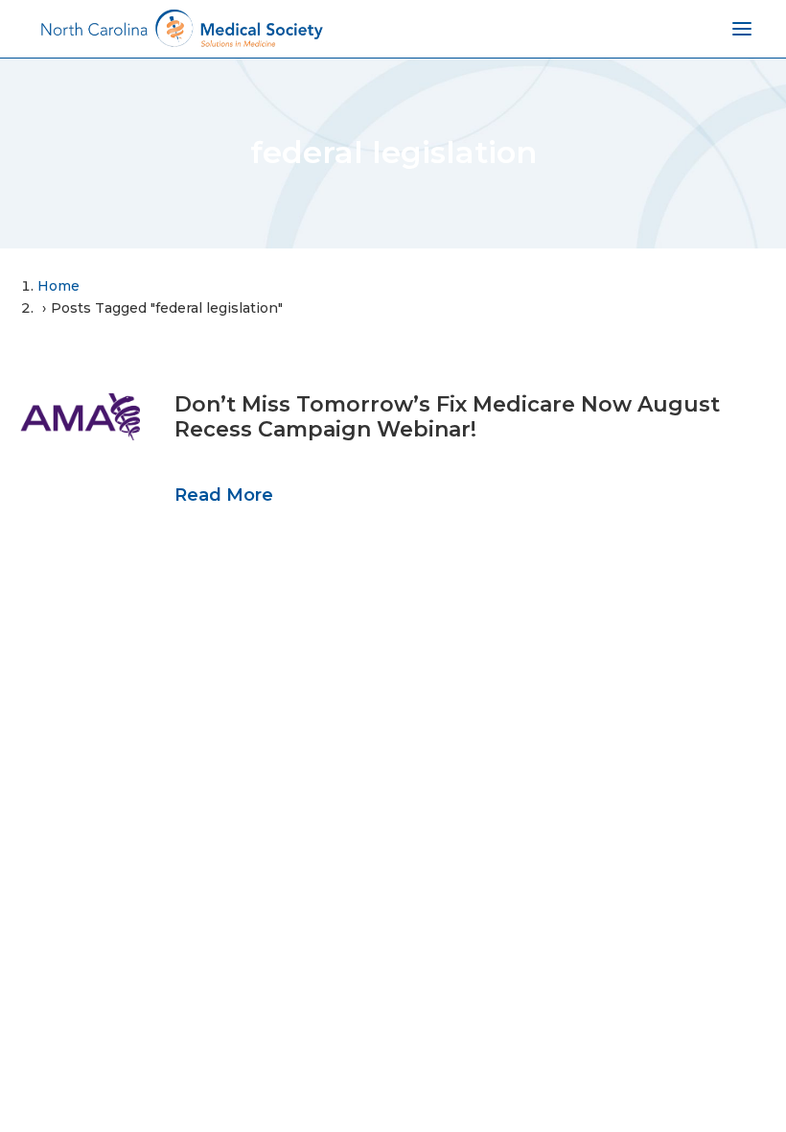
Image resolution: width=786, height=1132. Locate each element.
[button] (80, 416)
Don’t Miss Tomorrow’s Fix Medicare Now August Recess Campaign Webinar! (447, 416)
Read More (223, 495)
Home (58, 286)
